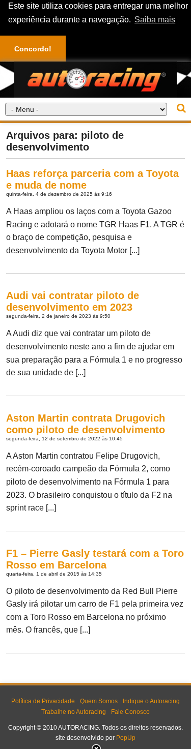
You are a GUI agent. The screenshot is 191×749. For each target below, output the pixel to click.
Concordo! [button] (32, 49)
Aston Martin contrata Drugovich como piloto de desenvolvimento (85, 423)
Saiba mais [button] (154, 19)
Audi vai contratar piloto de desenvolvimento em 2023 (72, 301)
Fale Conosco (130, 711)
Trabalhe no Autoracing (73, 711)
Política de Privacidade (43, 701)
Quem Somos (99, 701)
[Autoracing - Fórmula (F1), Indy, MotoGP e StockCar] (95, 79)
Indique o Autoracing (151, 701)
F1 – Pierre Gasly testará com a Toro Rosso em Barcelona (95, 559)
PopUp (125, 737)
